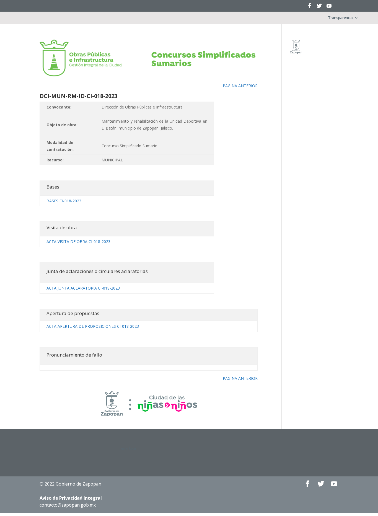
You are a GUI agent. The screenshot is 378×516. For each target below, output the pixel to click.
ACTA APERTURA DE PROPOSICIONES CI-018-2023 (92, 326)
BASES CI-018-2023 (63, 200)
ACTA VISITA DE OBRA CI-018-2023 (78, 241)
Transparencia (340, 18)
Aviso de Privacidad (71, 498)
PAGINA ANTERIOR (240, 85)
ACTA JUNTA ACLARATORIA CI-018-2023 (83, 288)
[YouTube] (329, 7)
